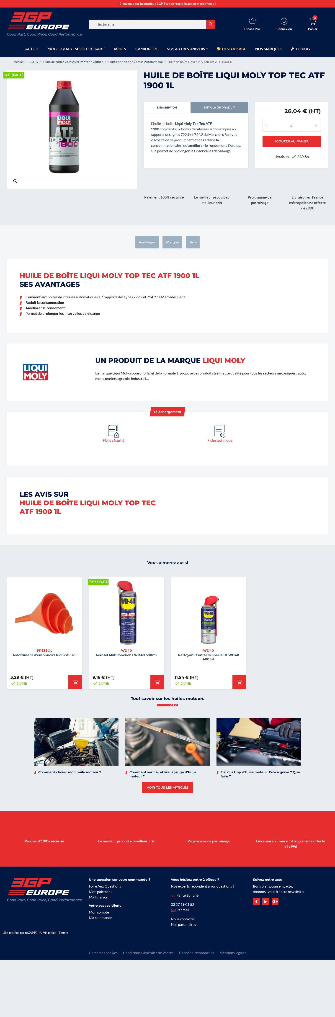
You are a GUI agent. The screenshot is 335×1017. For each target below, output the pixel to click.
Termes (64, 932)
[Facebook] (256, 901)
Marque (172, 242)
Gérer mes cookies (103, 952)
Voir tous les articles (167, 787)
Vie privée (49, 932)
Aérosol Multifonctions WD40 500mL (126, 655)
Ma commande (100, 917)
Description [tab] (167, 107)
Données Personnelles (196, 952)
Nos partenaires (183, 924)
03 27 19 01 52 (182, 904)
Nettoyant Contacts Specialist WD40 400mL (208, 657)
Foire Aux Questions (105, 886)
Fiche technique (219, 440)
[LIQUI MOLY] (36, 371)
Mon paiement (100, 891)
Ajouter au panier (292, 141)
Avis (193, 242)
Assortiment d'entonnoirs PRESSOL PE (45, 655)
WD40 (126, 650)
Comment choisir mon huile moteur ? (69, 772)
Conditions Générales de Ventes (148, 952)
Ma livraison (98, 897)
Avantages (147, 242)
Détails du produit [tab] (219, 107)
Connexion (284, 29)
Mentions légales (232, 952)
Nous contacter (183, 919)
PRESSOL (44, 650)
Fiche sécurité (113, 440)
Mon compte (99, 912)
